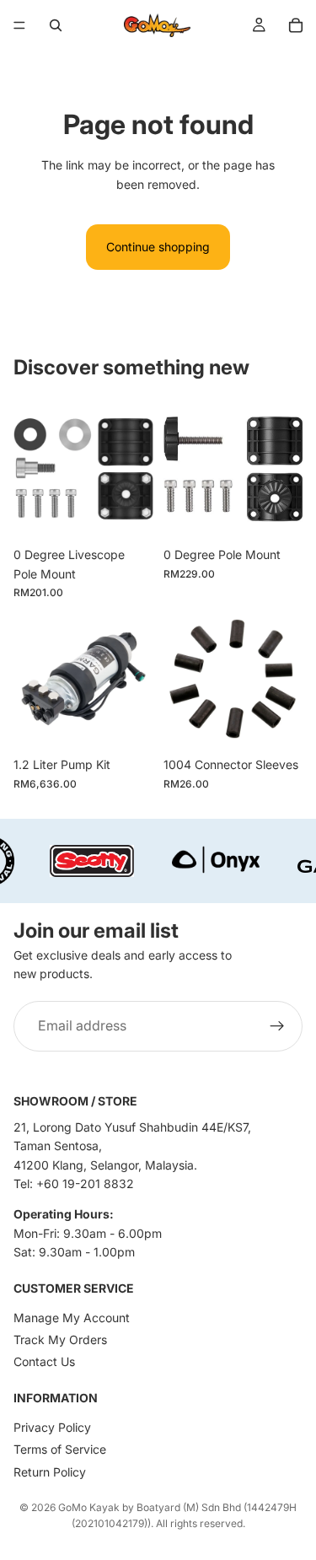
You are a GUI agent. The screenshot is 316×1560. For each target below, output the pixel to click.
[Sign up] (277, 1025)
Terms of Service (59, 1449)
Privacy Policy (52, 1427)
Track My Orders (60, 1339)
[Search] (55, 25)
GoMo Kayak (89, 1507)
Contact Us (44, 1361)
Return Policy (49, 1472)
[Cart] (295, 25)
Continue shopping (158, 246)
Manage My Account (71, 1317)
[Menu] (19, 25)
